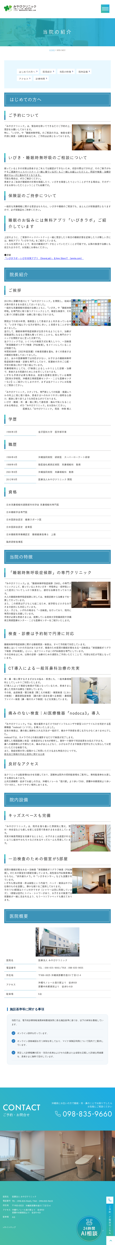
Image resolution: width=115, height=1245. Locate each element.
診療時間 (40, 79)
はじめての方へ (27, 72)
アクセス (23, 79)
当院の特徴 (65, 72)
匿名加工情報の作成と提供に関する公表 (24, 754)
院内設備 (83, 72)
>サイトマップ (9, 1227)
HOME (52, 50)
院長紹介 (47, 72)
